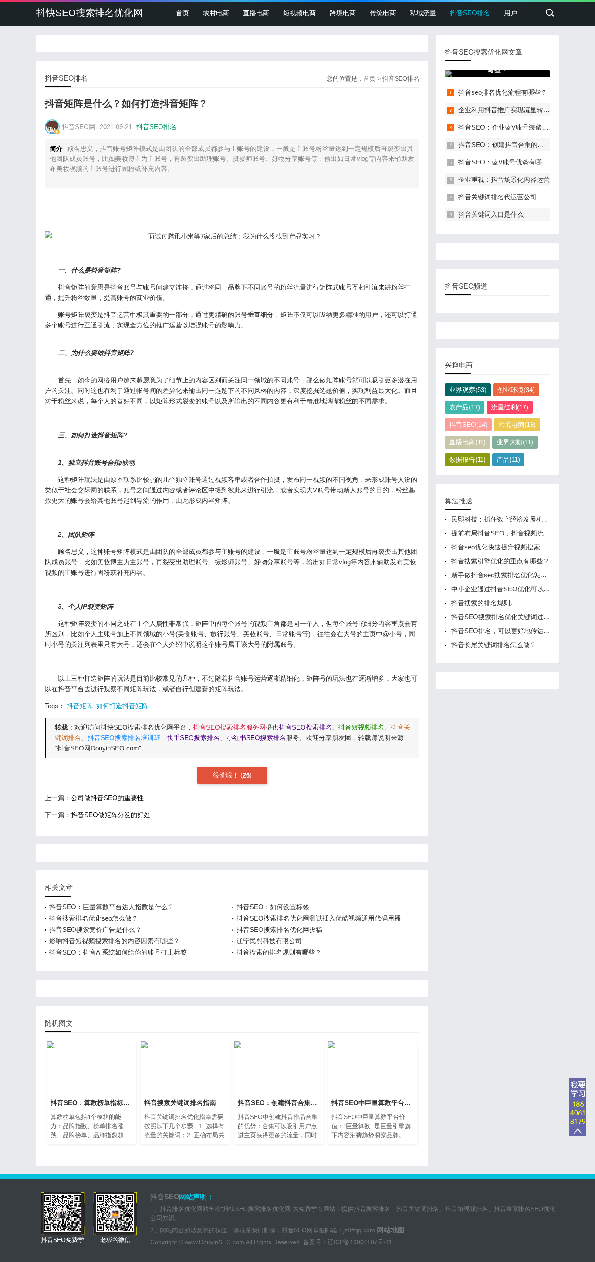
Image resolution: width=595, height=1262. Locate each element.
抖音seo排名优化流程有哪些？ (502, 92)
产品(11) (508, 459)
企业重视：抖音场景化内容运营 (504, 179)
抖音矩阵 (80, 705)
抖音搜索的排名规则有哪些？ (279, 952)
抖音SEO (164, 1197)
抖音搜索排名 (372, 1208)
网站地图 (391, 1230)
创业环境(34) (516, 389)
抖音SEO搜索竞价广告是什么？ (95, 929)
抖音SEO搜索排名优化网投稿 (279, 929)
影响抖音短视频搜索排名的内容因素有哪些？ (114, 941)
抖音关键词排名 (417, 1208)
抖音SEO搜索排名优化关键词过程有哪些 (510, 617)
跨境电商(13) (517, 424)
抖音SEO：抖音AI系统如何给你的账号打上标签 (118, 952)
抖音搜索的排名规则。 (484, 603)
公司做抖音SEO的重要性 (107, 798)
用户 (510, 13)
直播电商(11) (467, 442)
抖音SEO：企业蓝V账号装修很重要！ (513, 127)
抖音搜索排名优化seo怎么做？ (93, 918)
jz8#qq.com (359, 1230)
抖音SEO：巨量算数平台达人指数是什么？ (111, 907)
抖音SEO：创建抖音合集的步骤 (504, 144)
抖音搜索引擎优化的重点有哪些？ (500, 561)
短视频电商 (299, 13)
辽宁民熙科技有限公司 (269, 941)
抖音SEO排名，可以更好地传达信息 (504, 630)
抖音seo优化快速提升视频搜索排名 (502, 547)
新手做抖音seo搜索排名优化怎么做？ (505, 575)
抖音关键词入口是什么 (491, 214)
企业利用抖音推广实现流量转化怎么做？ (517, 109)
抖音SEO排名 (470, 13)
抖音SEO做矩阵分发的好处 (110, 815)
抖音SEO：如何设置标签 (273, 907)
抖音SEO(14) (468, 424)
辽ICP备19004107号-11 (360, 1241)
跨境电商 (343, 13)
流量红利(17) (509, 407)
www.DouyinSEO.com (214, 1241)
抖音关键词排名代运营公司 (497, 197)
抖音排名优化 (178, 1208)
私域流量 (423, 13)
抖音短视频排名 (466, 1208)
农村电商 (216, 13)
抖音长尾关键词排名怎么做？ (493, 644)
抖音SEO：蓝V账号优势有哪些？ (506, 162)
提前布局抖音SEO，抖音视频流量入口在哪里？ (520, 533)
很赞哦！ (226, 775)
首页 (182, 13)
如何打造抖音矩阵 (122, 705)
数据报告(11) (467, 459)
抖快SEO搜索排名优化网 (89, 12)
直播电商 (256, 13)
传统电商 (383, 13)
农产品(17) (464, 407)
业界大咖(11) (515, 442)
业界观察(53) (468, 389)
